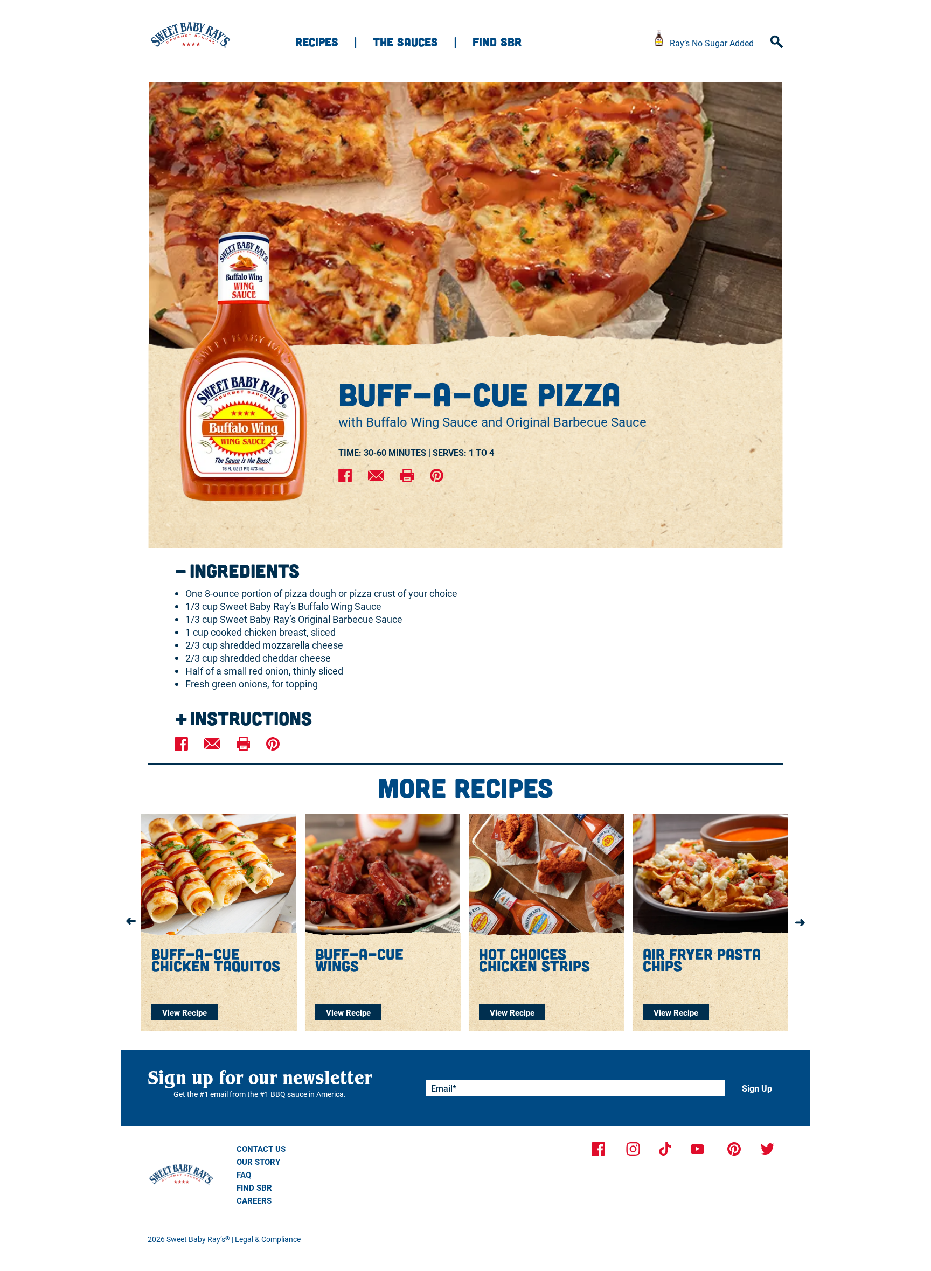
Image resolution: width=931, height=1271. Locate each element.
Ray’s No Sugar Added (712, 42)
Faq (244, 1174)
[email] (376, 476)
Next (800, 921)
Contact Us (261, 1148)
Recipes (316, 41)
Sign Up (757, 1088)
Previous (130, 921)
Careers (254, 1200)
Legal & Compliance (268, 1239)
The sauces (405, 41)
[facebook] (345, 476)
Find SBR (497, 41)
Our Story (258, 1161)
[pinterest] (436, 476)
